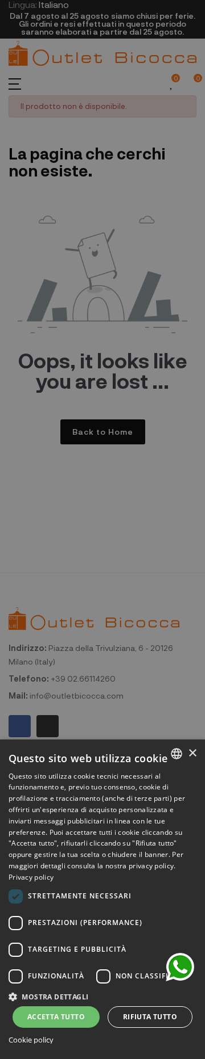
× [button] (192, 753)
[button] (102, 996)
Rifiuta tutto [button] (150, 1017)
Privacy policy (31, 877)
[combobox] (176, 753)
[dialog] (102, 899)
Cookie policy (31, 1040)
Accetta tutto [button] (56, 1017)
